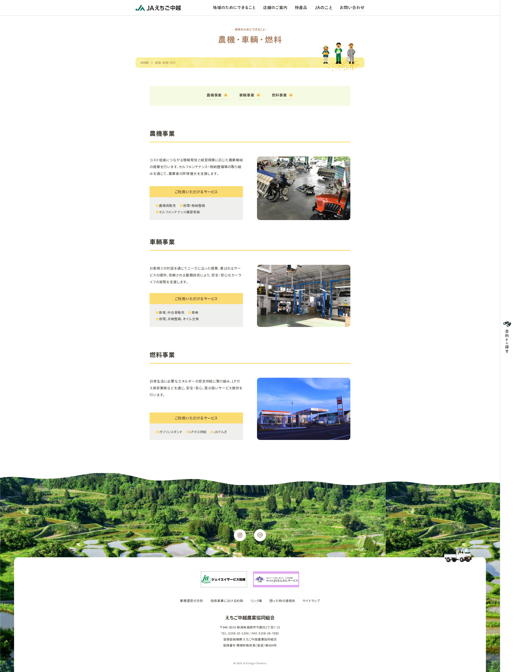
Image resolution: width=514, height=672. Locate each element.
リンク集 (256, 600)
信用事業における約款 (226, 600)
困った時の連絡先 (282, 600)
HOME (145, 63)
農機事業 (214, 94)
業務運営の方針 (191, 600)
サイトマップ (311, 600)
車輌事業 (246, 94)
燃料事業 (279, 94)
